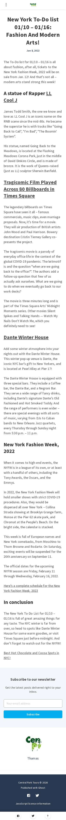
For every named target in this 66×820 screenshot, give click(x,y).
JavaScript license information (33, 803)
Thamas (33, 758)
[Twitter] (33, 816)
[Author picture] (33, 743)
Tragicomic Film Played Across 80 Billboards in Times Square (30, 189)
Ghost (41, 787)
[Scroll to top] (48, 816)
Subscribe (33, 714)
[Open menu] (6, 4)
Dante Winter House (26, 337)
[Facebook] (18, 816)
